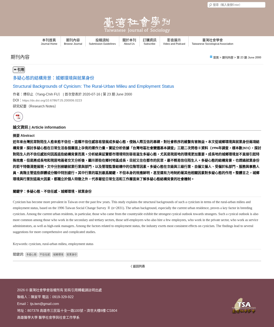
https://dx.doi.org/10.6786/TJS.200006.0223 (52, 100)
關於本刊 (129, 41)
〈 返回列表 (137, 266)
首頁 (216, 57)
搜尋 (210, 5)
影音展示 (174, 41)
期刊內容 (73, 41)
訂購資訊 (149, 41)
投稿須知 (102, 41)
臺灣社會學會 (212, 41)
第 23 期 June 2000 (249, 57)
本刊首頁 (49, 41)
